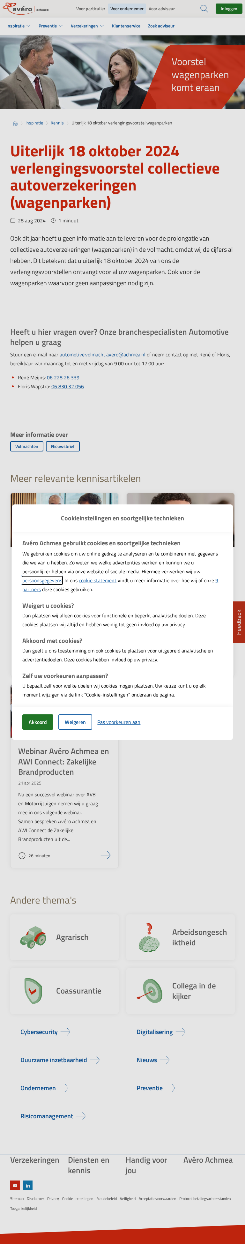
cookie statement (97, 580)
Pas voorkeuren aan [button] (118, 722)
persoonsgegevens (42, 580)
